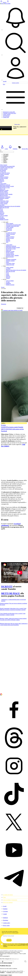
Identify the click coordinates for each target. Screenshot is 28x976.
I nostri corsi (6, 117)
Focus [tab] (5, 157)
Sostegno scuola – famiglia (12, 255)
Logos (1, 210)
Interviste (2, 213)
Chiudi (10, 975)
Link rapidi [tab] (6, 154)
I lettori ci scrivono (4, 174)
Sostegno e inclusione (5, 197)
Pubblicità (2, 218)
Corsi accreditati (4, 215)
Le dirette (2, 205)
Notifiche (5, 908)
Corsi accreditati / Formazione (10, 900)
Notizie (1, 211)
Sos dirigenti (3, 170)
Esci (4, 84)
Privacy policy (6, 925)
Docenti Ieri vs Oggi (5, 187)
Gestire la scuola (4, 178)
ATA (1, 182)
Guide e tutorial (6, 114)
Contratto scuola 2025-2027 (9, 113)
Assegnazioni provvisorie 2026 (7, 166)
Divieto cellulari (4, 191)
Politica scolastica (4, 177)
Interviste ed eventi (4, 207)
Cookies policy (6, 923)
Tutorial (2, 214)
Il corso (3, 425)
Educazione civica (18, 599)
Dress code (2, 189)
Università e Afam (4, 201)
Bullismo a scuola (4, 190)
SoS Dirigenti (6, 116)
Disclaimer (5, 920)
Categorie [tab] (6, 156)
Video (4, 897)
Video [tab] (5, 160)
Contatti (5, 914)
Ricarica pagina (4, 975)
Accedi (4, 81)
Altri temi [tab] (5, 159)
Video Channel (3, 165)
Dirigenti (2, 181)
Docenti (2, 179)
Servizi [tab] (5, 162)
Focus (1, 209)
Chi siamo (5, 911)
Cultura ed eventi (4, 202)
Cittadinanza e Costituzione (7, 599)
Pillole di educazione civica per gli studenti (10, 206)
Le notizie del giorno (5, 173)
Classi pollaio (3, 183)
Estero (1, 199)
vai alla (6, 962)
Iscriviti (9, 940)
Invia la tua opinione (8, 902)
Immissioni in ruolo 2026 (9, 112)
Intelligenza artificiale (5, 185)
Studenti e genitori (4, 198)
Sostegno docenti (4, 193)
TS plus (2, 217)
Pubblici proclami (4, 219)
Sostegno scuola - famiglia (6, 194)
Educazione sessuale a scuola (7, 186)
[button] (15, 18)
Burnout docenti (4, 195)
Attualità (2, 175)
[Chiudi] (0, 150)
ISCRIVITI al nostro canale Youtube (12, 427)
